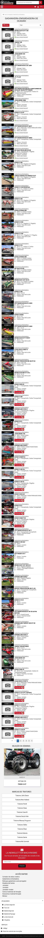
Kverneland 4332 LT (7, 407)
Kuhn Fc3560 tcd (6, 516)
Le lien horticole (8, 917)
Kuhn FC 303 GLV (6, 540)
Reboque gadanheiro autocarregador (14, 881)
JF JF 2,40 (4, 75)
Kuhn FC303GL (6, 313)
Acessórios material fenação (11, 894)
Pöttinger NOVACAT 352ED (9, 136)
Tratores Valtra (22, 825)
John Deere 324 (6, 52)
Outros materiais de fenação (11, 892)
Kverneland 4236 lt (7, 633)
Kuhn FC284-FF (6, 667)
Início (5, 14)
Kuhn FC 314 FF (6, 111)
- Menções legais (19, 936)
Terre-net (6, 908)
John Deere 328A (6, 98)
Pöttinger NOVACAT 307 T (9, 528)
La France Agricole (9, 904)
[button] (2, 6)
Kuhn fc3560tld (6, 455)
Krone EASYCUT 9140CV (8, 336)
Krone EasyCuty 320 (7, 29)
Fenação (10, 14)
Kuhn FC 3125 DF (6, 728)
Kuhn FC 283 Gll (6, 467)
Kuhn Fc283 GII (6, 382)
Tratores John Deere (22, 795)
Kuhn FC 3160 (5, 220)
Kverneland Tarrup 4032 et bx (10, 621)
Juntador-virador (7, 889)
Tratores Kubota (22, 833)
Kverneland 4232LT (7, 575)
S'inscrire (22, 866)
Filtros (6, 25)
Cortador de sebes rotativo (11, 877)
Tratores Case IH (22, 812)
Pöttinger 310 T (6, 551)
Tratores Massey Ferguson (22, 820)
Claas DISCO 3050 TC (8, 347)
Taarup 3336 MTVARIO (8, 644)
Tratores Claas (22, 808)
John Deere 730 (6, 432)
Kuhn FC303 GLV (6, 492)
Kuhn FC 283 (5, 160)
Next (38, 768)
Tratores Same (22, 837)
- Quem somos (38, 936)
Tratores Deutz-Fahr (22, 816)
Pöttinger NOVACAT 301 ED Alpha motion (13, 609)
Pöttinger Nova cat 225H (8, 63)
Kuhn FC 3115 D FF (7, 703)
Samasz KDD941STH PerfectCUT (11, 173)
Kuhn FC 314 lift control (8, 691)
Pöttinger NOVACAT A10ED (9, 301)
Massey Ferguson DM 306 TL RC (11, 586)
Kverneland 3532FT (7, 443)
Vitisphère (7, 920)
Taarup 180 (5, 40)
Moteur (4, 896)
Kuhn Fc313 (5, 419)
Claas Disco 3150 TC (8, 679)
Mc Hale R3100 (6, 266)
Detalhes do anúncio (23, 774)
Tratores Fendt (22, 804)
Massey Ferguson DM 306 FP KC (11, 359)
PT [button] (41, 7)
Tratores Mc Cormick (22, 841)
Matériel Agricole (9, 911)
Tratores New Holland (22, 800)
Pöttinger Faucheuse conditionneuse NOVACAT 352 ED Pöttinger (20, 87)
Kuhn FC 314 (5, 243)
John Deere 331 (6, 656)
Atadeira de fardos (8, 883)
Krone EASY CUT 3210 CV (9, 563)
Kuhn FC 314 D (6, 598)
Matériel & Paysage (9, 914)
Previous (6, 768)
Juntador (5, 885)
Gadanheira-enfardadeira (19, 14)
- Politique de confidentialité (29, 936)
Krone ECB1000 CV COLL (9, 371)
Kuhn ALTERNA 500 (7, 208)
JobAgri (5, 928)
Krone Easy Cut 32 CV (8, 278)
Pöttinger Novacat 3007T (9, 124)
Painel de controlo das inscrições (12, 931)
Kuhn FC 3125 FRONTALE (9, 185)
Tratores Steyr (22, 829)
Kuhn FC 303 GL (6, 480)
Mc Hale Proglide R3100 (8, 148)
